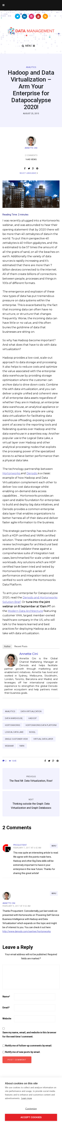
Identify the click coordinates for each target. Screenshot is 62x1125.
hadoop (32, 718)
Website (6, 1018)
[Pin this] (37, 168)
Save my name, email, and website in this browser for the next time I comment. (29, 1034)
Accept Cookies (31, 1117)
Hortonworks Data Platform (41, 725)
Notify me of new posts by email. (22, 1052)
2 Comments (31, 155)
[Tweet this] (29, 168)
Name (6, 996)
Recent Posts (20, 646)
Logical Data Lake (14, 732)
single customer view (16, 739)
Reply (54, 846)
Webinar (9, 746)
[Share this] (25, 168)
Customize (31, 1108)
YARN (21, 746)
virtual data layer (43, 739)
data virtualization (31, 711)
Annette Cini (31, 148)
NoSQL (32, 732)
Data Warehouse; (14, 718)
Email (6, 1007)
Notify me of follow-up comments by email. (28, 1045)
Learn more (26, 1098)
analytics (10, 711)
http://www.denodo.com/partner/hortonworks (26, 931)
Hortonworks (11, 473)
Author (7, 646)
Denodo (32, 473)
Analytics (31, 67)
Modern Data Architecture (25, 611)
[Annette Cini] (11, 659)
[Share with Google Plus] (33, 168)
